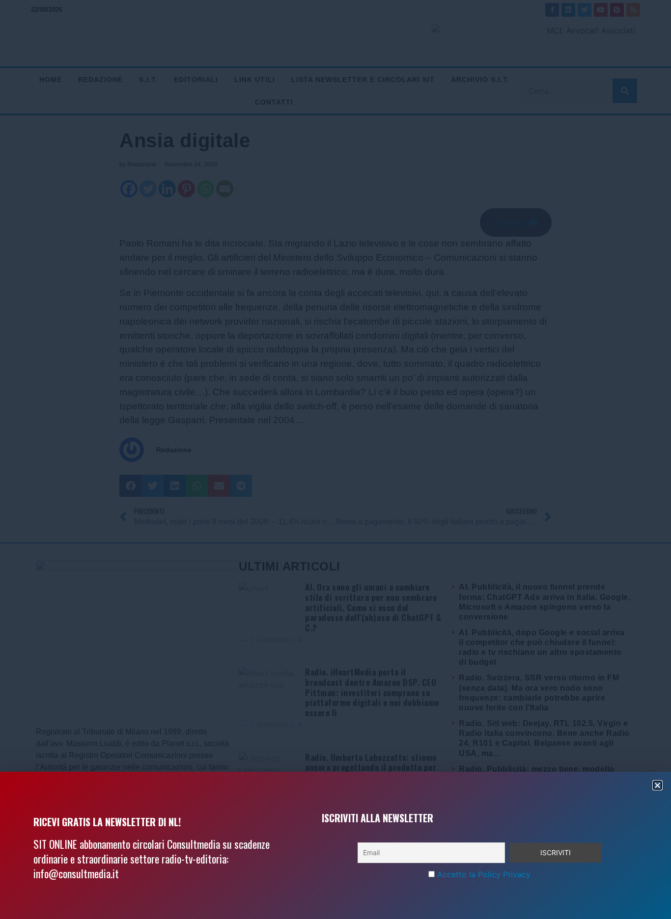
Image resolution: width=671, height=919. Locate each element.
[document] (335, 459)
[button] (657, 785)
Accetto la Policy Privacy (484, 874)
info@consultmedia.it (76, 873)
